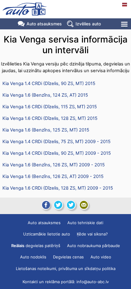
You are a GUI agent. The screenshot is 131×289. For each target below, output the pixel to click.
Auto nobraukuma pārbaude (93, 245)
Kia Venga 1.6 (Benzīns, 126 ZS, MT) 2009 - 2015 (53, 165)
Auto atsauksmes (44, 23)
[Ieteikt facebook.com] (45, 205)
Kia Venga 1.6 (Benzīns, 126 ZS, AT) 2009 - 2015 (53, 176)
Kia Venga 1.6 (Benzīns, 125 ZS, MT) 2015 (45, 130)
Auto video (100, 256)
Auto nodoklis (33, 256)
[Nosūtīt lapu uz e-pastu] (84, 205)
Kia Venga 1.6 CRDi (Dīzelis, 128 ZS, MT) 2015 (49, 118)
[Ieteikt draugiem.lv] (58, 205)
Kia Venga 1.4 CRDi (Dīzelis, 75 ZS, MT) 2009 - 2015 (56, 141)
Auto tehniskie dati (85, 222)
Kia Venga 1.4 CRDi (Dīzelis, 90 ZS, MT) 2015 (48, 83)
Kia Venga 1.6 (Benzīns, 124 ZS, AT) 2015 (45, 95)
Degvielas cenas (68, 256)
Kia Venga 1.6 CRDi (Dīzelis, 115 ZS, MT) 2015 (49, 106)
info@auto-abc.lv (92, 281)
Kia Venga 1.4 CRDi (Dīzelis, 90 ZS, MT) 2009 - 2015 (56, 153)
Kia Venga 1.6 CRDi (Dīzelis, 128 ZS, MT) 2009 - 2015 (57, 188)
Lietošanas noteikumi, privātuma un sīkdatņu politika (65, 268)
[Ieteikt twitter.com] (71, 205)
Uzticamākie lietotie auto (46, 234)
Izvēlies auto (88, 23)
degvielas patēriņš (35, 245)
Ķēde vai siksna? (92, 234)
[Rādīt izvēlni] (124, 24)
